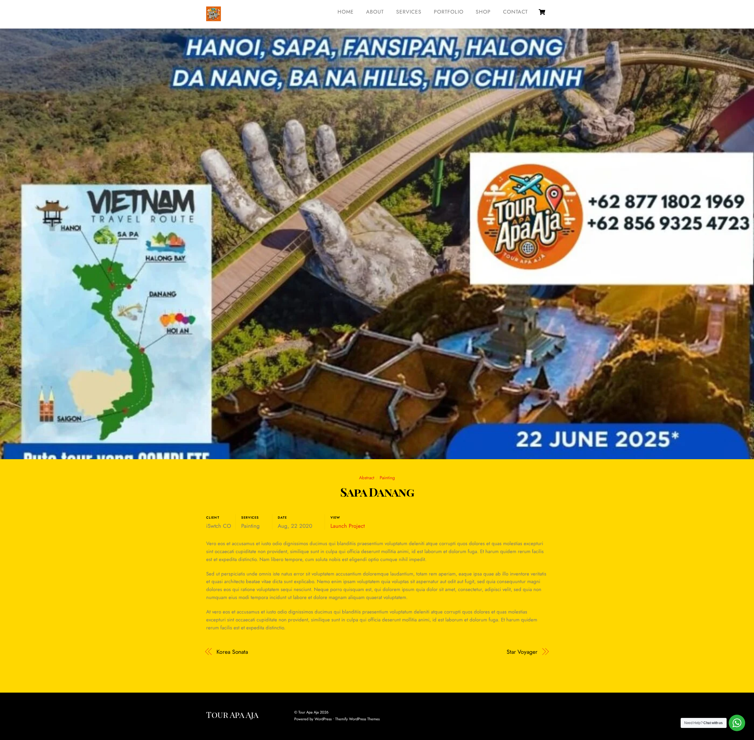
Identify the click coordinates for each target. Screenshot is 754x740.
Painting (387, 477)
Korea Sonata (232, 652)
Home (346, 12)
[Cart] (542, 12)
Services (408, 12)
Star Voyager (522, 652)
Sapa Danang (377, 492)
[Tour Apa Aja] (213, 17)
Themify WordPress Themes (357, 719)
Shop (483, 12)
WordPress (323, 719)
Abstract (366, 477)
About (375, 12)
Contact (515, 12)
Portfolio (449, 12)
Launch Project (347, 526)
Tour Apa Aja (308, 712)
